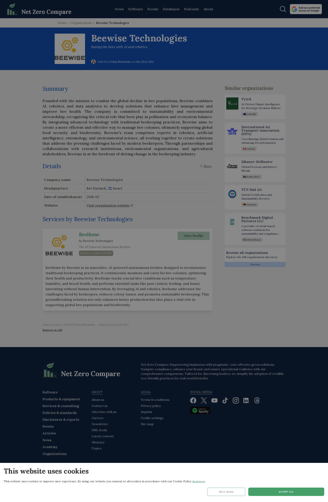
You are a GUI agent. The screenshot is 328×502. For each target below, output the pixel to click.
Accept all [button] (286, 491)
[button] (226, 492)
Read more (198, 481)
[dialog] (164, 482)
